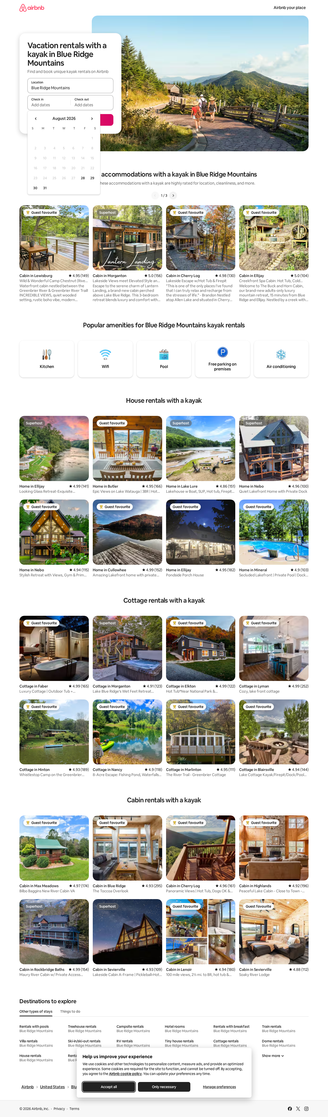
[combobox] (70, 88)
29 (92, 178)
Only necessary (164, 1087)
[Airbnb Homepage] (31, 7)
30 (35, 188)
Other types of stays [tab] (35, 1011)
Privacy (59, 1109)
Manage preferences (219, 1087)
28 (83, 178)
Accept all (109, 1087)
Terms (74, 1109)
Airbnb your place (290, 7)
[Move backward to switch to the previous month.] (35, 118)
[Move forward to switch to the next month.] (91, 118)
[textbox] (49, 105)
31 (45, 188)
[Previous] (155, 195)
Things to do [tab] (70, 1011)
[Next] (173, 195)
